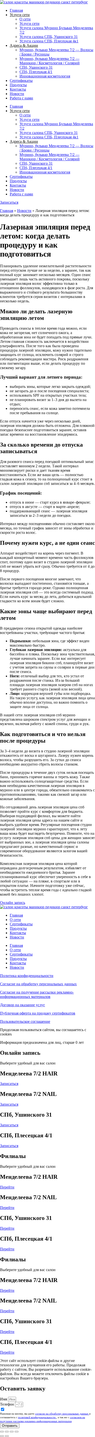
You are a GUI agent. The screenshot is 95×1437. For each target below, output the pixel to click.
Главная (16, 10)
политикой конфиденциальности (37, 1417)
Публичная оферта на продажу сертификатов (37, 1013)
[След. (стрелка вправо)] (7, 1436)
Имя (4, 1399)
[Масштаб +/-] (2, 1431)
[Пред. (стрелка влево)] (2, 1436)
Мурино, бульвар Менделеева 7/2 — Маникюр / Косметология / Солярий (49, 61)
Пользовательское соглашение (25, 1021)
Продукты (18, 85)
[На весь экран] (7, 1431)
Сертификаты (21, 80)
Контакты (18, 89)
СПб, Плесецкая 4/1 (35, 72)
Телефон (7, 1404)
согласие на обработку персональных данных (62, 1413)
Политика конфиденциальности (26, 976)
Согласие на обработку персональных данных (38, 984)
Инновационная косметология (44, 76)
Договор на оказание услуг (22, 1005)
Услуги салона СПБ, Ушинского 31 (48, 37)
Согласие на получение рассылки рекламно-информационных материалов (37, 994)
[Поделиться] (12, 1431)
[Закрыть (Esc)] (17, 1431)
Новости (17, 94)
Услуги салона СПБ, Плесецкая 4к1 (48, 41)
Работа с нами (21, 98)
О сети (25, 19)
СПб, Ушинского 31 (36, 67)
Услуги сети (29, 23)
